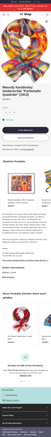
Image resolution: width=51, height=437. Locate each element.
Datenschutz (24, 432)
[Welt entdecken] (3, 395)
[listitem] (21, 188)
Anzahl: (5, 108)
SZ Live (14, 2)
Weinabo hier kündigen (30, 434)
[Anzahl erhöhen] (14, 112)
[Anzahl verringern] (5, 112)
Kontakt (41, 432)
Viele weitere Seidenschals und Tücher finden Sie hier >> (25, 260)
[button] (2, 188)
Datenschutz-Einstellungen (10, 432)
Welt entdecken (11, 395)
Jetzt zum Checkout (26, 138)
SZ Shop (37, 2)
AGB (3, 434)
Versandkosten (28, 149)
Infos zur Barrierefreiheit (14, 434)
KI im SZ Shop (7, 390)
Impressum (33, 432)
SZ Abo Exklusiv (25, 2)
